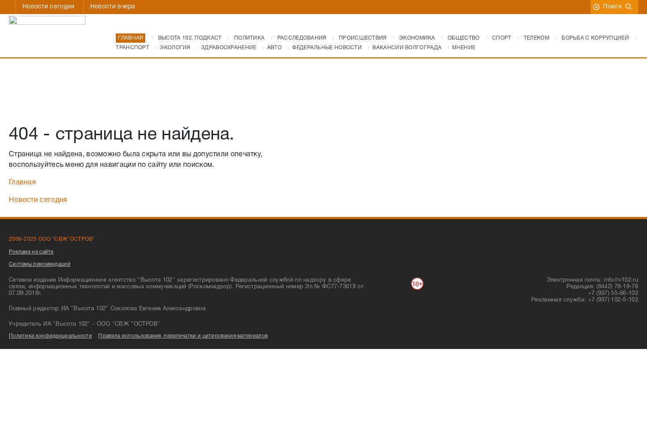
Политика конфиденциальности (50, 336)
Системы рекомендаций (39, 264)
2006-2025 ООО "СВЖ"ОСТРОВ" (52, 239)
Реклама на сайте (31, 252)
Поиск (612, 7)
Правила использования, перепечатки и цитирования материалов (183, 336)
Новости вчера (113, 7)
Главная (22, 183)
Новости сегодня (48, 7)
